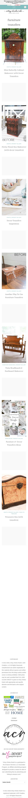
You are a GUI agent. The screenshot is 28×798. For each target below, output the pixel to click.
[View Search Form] (25, 7)
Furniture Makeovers (8, 364)
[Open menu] (14, 7)
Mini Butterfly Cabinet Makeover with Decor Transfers (14, 73)
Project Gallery (16, 66)
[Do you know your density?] (14, 755)
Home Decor (8, 438)
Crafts (9, 66)
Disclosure (14, 720)
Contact (14, 718)
